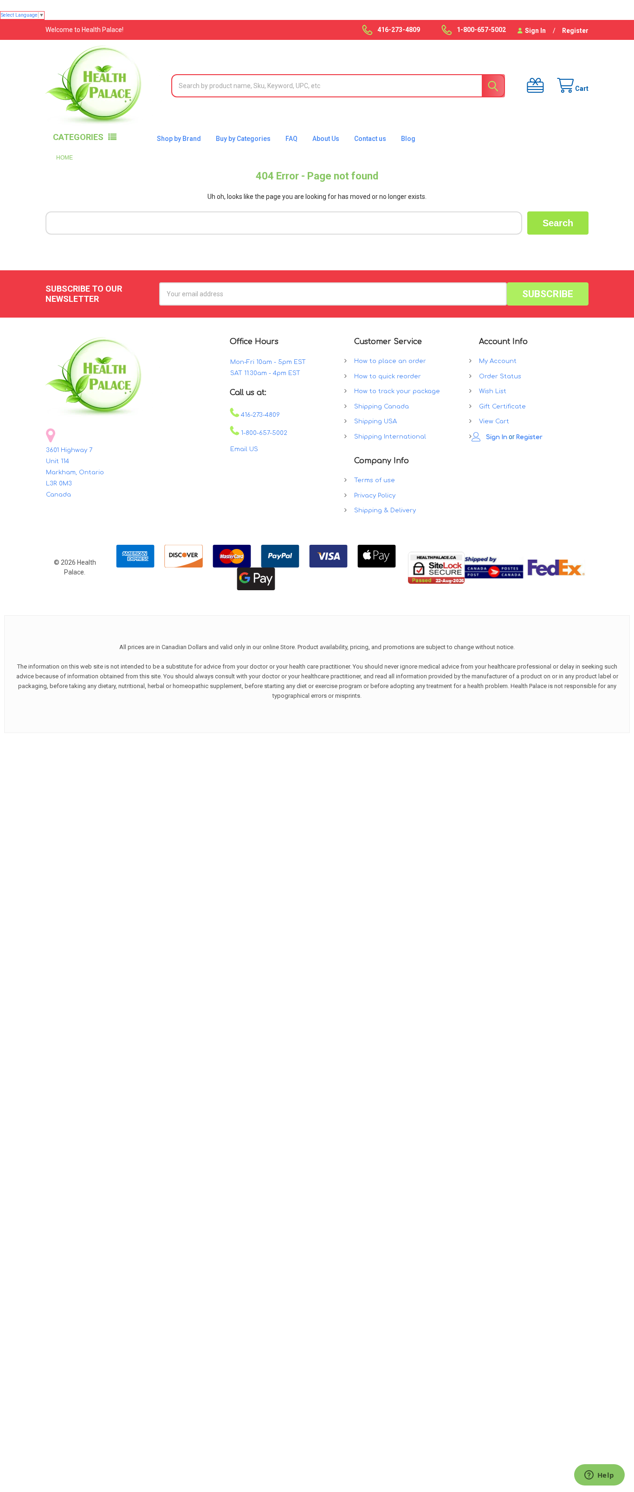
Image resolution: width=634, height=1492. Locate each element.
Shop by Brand (179, 138)
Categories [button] (78, 137)
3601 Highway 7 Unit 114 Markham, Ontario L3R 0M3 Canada (75, 472)
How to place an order (390, 361)
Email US (244, 449)
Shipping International (390, 437)
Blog (408, 138)
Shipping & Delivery (385, 510)
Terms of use (374, 480)
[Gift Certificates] (532, 85)
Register (575, 30)
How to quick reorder (387, 376)
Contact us (370, 138)
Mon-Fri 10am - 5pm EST (268, 362)
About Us (325, 138)
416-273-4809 (259, 415)
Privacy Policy (374, 495)
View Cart (494, 421)
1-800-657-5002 (263, 433)
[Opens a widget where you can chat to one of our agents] (599, 1475)
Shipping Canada (381, 406)
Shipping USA (375, 421)
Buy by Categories (243, 138)
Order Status (500, 376)
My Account (498, 361)
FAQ (291, 138)
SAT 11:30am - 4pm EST (265, 373)
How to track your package (397, 391)
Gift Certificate (502, 406)
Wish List (492, 391)
